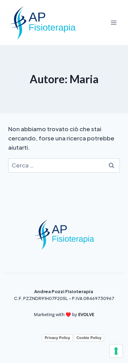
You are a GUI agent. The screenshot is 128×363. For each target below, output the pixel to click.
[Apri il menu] (113, 22)
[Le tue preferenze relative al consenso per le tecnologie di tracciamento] (116, 351)
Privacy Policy (57, 337)
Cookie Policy (88, 337)
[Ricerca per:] (64, 165)
